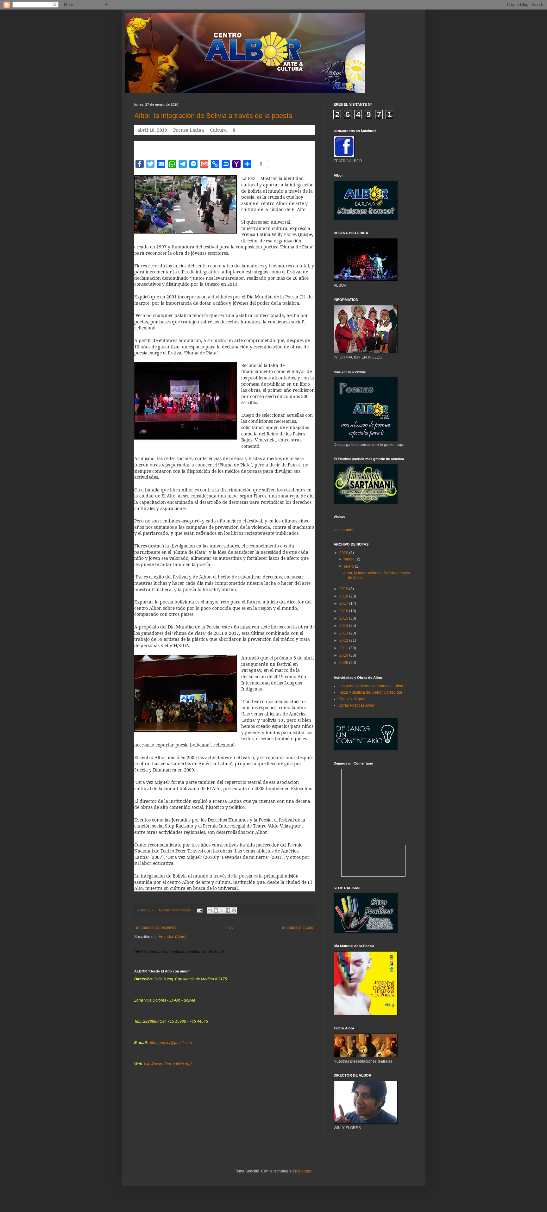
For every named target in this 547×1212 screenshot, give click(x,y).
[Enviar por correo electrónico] (210, 910)
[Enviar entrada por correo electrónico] (199, 910)
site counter (344, 530)
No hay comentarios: (175, 910)
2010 (344, 655)
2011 (344, 648)
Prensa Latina (188, 130)
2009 (344, 662)
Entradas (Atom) (172, 936)
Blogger (304, 1171)
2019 (344, 589)
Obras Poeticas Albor (356, 705)
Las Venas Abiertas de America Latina (370, 686)
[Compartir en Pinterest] (234, 910)
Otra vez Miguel (351, 699)
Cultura (218, 130)
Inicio (229, 927)
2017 (344, 603)
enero (349, 566)
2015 (344, 618)
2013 (344, 633)
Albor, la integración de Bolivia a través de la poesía (213, 116)
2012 (344, 640)
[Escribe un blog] (216, 910)
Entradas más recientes (156, 927)
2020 (344, 553)
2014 (344, 625)
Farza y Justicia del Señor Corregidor (370, 692)
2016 (344, 611)
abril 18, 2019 (152, 130)
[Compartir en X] (222, 910)
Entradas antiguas (297, 927)
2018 (344, 596)
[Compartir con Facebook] (228, 910)
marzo (349, 559)
